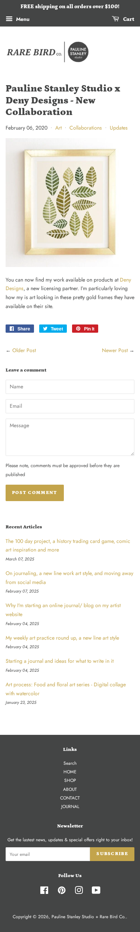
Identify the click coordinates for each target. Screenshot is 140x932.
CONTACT (70, 798)
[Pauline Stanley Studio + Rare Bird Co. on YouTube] (96, 892)
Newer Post (115, 350)
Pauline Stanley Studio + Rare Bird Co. (89, 916)
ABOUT (70, 789)
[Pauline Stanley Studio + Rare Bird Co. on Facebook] (44, 892)
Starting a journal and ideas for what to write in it (59, 661)
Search (70, 763)
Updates (119, 127)
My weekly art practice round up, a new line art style (62, 637)
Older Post (24, 350)
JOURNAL (70, 806)
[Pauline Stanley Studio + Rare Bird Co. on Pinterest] (61, 892)
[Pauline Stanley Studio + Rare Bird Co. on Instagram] (79, 892)
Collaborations (85, 127)
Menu (22, 19)
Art (58, 127)
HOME (70, 771)
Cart (128, 19)
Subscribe (112, 854)
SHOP (70, 780)
